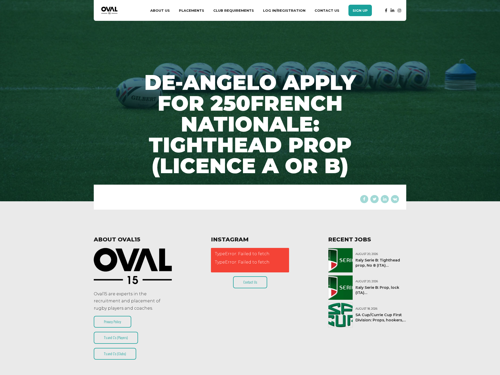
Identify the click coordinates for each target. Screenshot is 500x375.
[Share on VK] (395, 199)
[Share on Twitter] (374, 199)
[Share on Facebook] (364, 199)
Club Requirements (233, 10)
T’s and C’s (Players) (116, 337)
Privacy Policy (112, 321)
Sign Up (360, 10)
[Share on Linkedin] (385, 199)
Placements (191, 10)
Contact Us (327, 10)
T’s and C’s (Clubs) (115, 353)
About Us (160, 10)
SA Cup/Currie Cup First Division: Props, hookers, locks (379, 320)
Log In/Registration (284, 10)
